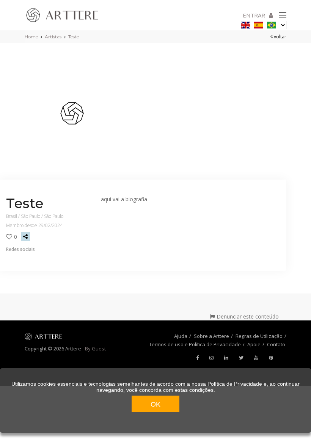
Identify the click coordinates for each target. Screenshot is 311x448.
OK (155, 404)
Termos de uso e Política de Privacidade (195, 344)
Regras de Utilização (259, 336)
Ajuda (180, 336)
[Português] (271, 23)
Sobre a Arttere (211, 336)
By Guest (95, 348)
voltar (280, 36)
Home (31, 36)
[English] (245, 23)
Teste (73, 36)
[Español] (258, 23)
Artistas (53, 36)
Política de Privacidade (234, 384)
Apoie (254, 344)
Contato (276, 344)
